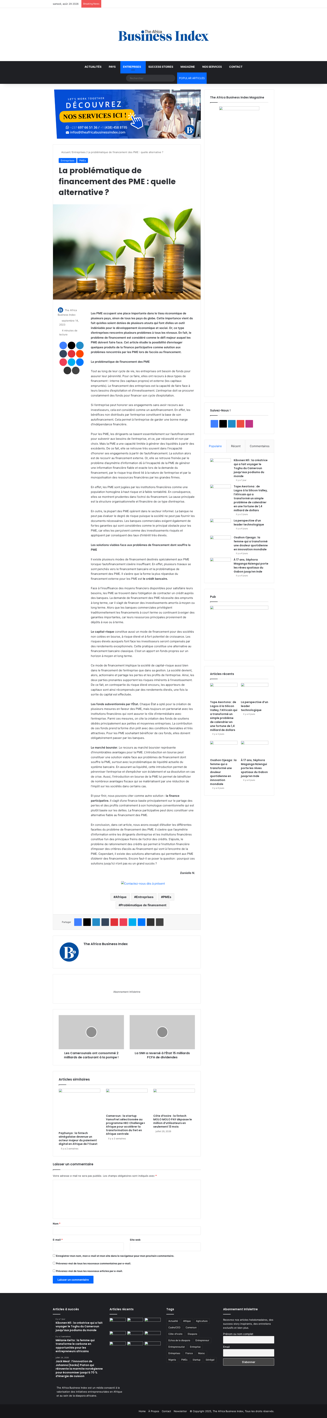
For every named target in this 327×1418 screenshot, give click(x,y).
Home (142, 1411)
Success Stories (160, 66)
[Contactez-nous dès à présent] (143, 883)
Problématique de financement (143, 905)
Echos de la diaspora (179, 1340)
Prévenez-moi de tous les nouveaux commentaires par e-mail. (93, 1263)
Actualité (173, 1321)
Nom (56, 1223)
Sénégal (210, 1359)
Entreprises (132, 66)
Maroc (201, 1353)
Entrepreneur (202, 1340)
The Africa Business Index (105, 943)
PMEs (82, 160)
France (189, 1353)
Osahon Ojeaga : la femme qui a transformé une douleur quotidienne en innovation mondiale (251, 543)
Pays (112, 66)
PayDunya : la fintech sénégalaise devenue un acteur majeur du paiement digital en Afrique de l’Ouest (78, 1138)
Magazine (188, 66)
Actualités (93, 66)
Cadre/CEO (174, 1327)
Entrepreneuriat (176, 1346)
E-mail (58, 1239)
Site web (135, 1239)
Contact (235, 66)
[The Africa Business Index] (163, 34)
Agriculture (202, 1321)
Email (226, 1346)
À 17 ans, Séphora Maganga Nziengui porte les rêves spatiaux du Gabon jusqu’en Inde (251, 565)
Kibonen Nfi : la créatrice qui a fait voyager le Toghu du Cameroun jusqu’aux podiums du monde (251, 468)
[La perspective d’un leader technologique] (220, 526)
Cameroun (191, 1327)
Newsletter (180, 1411)
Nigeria (172, 1359)
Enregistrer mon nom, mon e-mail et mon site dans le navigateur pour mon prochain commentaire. (115, 1255)
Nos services (212, 66)
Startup (196, 1359)
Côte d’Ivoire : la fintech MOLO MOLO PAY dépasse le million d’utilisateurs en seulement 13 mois (172, 1121)
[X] (95, 950)
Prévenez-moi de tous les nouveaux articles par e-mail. (89, 1271)
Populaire (215, 446)
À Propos (153, 1411)
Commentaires (259, 446)
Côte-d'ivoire (175, 1333)
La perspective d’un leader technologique (249, 522)
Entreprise (195, 1346)
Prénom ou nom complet (238, 1333)
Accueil (65, 152)
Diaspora (192, 1333)
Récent (236, 446)
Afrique (121, 897)
